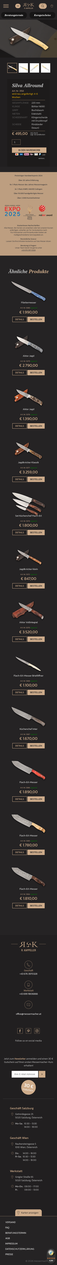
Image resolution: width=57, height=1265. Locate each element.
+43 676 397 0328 (28, 250)
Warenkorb (53, 6)
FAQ (7, 1227)
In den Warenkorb (29, 150)
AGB (7, 1238)
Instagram (37, 1031)
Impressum (11, 1243)
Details (19, 319)
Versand (10, 1222)
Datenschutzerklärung (19, 1249)
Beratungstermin (15, 1233)
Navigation (6, 6)
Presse (9, 1254)
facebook (20, 1031)
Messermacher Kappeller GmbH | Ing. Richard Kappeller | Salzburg (28, 6)
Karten (24, 1212)
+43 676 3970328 (28, 972)
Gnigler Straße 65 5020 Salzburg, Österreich (28, 1178)
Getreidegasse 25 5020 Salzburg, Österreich (28, 1115)
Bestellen (36, 319)
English (18, 6)
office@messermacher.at (28, 1014)
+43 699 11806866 (28, 992)
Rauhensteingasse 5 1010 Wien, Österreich (26, 1145)
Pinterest (28, 1031)
